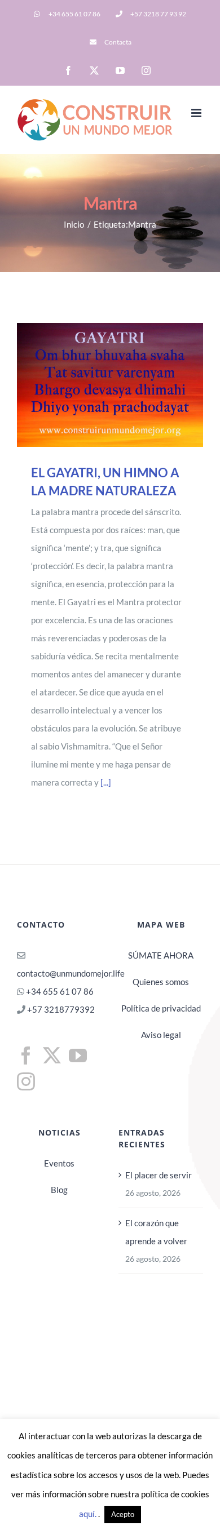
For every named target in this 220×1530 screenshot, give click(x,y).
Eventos (59, 1163)
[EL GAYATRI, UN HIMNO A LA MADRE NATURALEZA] (110, 385)
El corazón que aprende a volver (156, 1232)
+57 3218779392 (60, 1009)
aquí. (88, 1514)
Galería (126, 385)
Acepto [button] (122, 1514)
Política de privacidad (161, 1008)
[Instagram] (26, 1081)
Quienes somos (161, 982)
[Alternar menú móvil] (197, 113)
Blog (59, 1190)
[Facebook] (26, 1055)
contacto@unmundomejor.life (71, 973)
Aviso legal (161, 1035)
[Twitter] (52, 1055)
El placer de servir (158, 1175)
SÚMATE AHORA (160, 955)
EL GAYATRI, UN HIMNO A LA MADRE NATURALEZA (94, 385)
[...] (105, 782)
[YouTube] (78, 1055)
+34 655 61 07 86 (60, 991)
